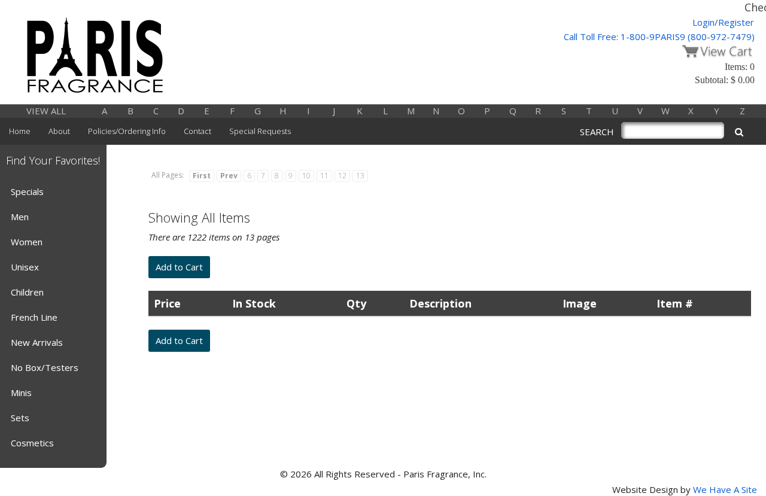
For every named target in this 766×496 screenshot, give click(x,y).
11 (324, 176)
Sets (20, 418)
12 (342, 176)
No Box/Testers (44, 367)
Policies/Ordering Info (127, 131)
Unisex (25, 267)
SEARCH (597, 132)
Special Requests (260, 131)
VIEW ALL (46, 111)
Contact (197, 131)
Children (27, 292)
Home (20, 131)
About (59, 131)
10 (306, 176)
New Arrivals (37, 342)
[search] (739, 132)
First (202, 176)
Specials (27, 191)
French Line (34, 317)
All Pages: (167, 175)
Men (20, 217)
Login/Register (723, 22)
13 (360, 176)
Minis (21, 392)
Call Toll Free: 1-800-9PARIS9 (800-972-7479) (659, 36)
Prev (229, 176)
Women (26, 242)
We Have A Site (725, 489)
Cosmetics (32, 443)
